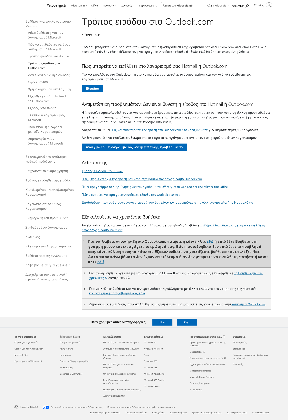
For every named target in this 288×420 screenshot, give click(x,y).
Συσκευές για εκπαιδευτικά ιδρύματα (121, 348)
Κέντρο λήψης (66, 348)
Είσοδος (92, 88)
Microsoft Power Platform (202, 376)
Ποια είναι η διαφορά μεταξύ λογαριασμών (45, 129)
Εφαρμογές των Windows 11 (28, 361)
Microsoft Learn (197, 351)
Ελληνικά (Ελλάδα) (29, 406)
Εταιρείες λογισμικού (199, 383)
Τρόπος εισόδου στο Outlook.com (44, 65)
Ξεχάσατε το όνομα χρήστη (46, 171)
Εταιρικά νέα (239, 348)
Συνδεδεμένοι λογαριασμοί (47, 227)
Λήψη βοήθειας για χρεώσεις (48, 265)
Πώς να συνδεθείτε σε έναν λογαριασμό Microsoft (49, 46)
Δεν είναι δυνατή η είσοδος (49, 75)
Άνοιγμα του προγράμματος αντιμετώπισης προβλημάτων (134, 147)
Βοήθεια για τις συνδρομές (46, 255)
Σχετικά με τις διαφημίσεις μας (206, 412)
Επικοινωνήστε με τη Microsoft (105, 412)
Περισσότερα (146, 5)
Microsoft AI (150, 342)
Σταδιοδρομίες (239, 342)
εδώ (210, 241)
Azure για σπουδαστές (114, 395)
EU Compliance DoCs (237, 412)
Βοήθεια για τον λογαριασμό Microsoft (48, 23)
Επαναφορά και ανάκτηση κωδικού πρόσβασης (46, 159)
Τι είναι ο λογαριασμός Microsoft (46, 117)
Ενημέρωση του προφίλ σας (46, 218)
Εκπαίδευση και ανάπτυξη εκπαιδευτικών (116, 382)
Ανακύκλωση (66, 367)
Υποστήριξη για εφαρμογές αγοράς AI (208, 358)
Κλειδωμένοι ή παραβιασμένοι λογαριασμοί (49, 192)
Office (94, 5)
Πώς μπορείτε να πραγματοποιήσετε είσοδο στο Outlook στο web (131, 194)
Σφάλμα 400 (38, 82)
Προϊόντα (108, 5)
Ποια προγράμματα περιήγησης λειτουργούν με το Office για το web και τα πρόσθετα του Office (155, 187)
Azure (146, 354)
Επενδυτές (238, 364)
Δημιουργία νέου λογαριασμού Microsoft (45, 140)
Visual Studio (196, 389)
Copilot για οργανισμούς (26, 342)
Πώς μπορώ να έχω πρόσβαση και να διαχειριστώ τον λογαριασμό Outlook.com (142, 179)
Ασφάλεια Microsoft (153, 348)
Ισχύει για (92, 35)
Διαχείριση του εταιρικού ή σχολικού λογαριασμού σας (46, 276)
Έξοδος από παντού (43, 108)
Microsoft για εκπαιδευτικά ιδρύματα (121, 342)
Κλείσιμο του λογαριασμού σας (49, 246)
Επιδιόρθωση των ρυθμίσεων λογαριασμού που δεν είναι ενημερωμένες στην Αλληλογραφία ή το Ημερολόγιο (167, 202)
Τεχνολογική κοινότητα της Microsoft (207, 364)
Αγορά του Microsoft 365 (178, 5)
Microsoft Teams (152, 386)
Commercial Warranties (71, 373)
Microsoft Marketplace (200, 370)
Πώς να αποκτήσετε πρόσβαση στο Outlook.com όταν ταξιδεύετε (159, 130)
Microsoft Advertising (154, 373)
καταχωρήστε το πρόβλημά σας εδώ (117, 293)
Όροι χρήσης (158, 412)
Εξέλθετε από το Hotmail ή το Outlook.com (48, 98)
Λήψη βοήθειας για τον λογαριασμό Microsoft (45, 34)
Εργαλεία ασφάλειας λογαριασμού (43, 206)
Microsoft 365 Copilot (154, 380)
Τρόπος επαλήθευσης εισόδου (48, 180)
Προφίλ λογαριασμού (70, 342)
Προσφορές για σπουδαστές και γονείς (121, 389)
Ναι (162, 322)
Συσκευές (126, 5)
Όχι (187, 322)
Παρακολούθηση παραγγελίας (74, 361)
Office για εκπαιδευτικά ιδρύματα (119, 373)
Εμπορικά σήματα (178, 412)
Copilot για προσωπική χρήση (28, 348)
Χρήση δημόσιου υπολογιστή (49, 89)
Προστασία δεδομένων (136, 412)
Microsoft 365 (79, 5)
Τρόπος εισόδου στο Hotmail (49, 56)
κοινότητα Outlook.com (248, 304)
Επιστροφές (65, 354)
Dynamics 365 (150, 361)
